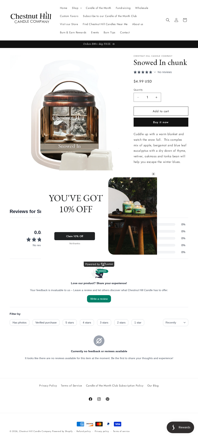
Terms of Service (71, 385)
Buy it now (161, 122)
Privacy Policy (48, 385)
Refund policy (84, 431)
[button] (77, 8)
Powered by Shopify (62, 431)
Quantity (138, 90)
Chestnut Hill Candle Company (35, 431)
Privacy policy (102, 431)
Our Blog (153, 385)
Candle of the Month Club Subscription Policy (114, 385)
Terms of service (121, 431)
